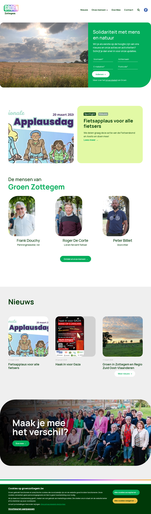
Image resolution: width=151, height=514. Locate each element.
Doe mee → (21, 443)
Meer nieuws (124, 373)
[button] (138, 10)
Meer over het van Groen (109, 80)
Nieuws (84, 9)
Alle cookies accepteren (125, 492)
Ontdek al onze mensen (75, 259)
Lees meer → (91, 139)
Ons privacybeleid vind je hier (53, 504)
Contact (128, 9)
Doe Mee (116, 9)
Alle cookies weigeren (124, 500)
